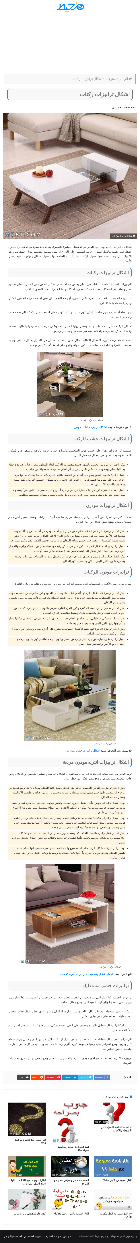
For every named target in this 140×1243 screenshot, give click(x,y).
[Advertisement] (70, 43)
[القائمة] (5, 7)
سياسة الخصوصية (52, 1236)
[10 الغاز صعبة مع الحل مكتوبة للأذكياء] (113, 1199)
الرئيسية (123, 79)
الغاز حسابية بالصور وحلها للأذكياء (71, 1213)
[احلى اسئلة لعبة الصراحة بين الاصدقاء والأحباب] (113, 1113)
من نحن (67, 1236)
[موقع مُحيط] (70, 7)
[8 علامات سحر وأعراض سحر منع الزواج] (70, 1166)
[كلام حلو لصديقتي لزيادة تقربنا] (27, 1199)
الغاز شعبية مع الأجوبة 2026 (117, 1180)
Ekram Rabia (129, 107)
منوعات (109, 79)
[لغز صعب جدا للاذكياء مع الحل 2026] (27, 1119)
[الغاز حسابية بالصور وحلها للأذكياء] (70, 1199)
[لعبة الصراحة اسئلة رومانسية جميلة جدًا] (70, 1123)
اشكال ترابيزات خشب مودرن (90, 427)
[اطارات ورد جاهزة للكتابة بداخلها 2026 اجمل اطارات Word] (27, 1166)
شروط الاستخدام (32, 1236)
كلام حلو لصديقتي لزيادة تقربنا (30, 1213)
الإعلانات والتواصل (13, 1236)
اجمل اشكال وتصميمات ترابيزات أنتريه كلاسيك (86, 974)
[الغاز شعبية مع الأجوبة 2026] (113, 1166)
